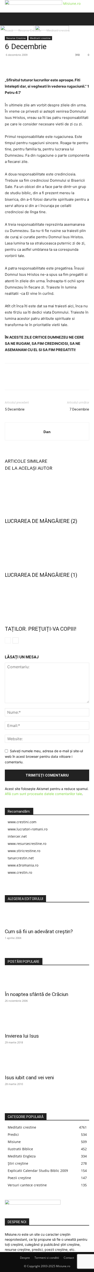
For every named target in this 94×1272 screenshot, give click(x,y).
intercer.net (17, 836)
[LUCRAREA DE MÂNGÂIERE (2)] (47, 493)
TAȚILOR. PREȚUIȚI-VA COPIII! (40, 629)
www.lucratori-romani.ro (27, 829)
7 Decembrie (79, 409)
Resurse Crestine (16, 38)
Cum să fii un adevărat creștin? (39, 931)
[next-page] (16, 640)
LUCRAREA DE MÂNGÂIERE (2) (41, 521)
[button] (8, 19)
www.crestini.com (22, 822)
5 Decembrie (15, 409)
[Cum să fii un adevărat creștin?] (47, 917)
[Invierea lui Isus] (47, 1021)
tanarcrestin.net (21, 858)
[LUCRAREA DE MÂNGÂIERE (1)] (47, 547)
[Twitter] (21, 66)
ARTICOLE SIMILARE (26, 461)
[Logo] (17, 29)
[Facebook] (9, 66)
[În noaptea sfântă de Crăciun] (47, 979)
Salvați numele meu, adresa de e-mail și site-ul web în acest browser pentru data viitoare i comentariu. (44, 756)
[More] (54, 66)
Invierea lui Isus (22, 1036)
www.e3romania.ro (23, 865)
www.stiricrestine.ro (24, 850)
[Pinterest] (32, 66)
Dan (47, 431)
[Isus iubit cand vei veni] (47, 1063)
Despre (25, 1258)
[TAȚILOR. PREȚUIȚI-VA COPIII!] (47, 601)
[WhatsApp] (43, 66)
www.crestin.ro (20, 872)
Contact (69, 1258)
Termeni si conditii (46, 1258)
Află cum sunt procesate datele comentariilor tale (43, 794)
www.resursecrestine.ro (27, 843)
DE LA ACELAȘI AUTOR (28, 468)
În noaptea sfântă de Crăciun (36, 994)
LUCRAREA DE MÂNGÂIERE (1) (41, 575)
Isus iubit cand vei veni (29, 1077)
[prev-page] (8, 640)
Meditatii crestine (40, 38)
